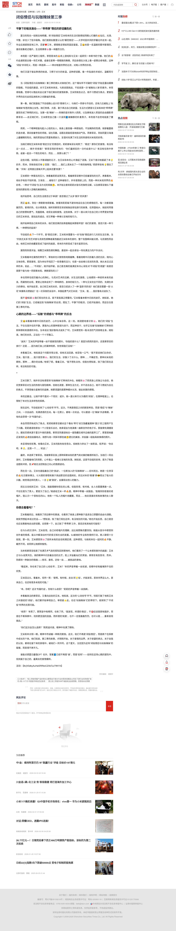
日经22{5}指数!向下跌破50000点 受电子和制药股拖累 (44, 862)
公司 (79, 4)
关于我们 (63, 895)
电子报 (154, 4)
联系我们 (83, 895)
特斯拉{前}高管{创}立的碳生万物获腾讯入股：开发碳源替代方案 (131, 125)
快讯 (38, 4)
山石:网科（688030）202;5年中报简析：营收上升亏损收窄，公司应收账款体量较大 (141, 39)
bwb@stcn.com (82, 903)
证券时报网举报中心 (134, 903)
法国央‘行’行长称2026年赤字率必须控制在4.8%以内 (141, 71)
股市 (54, 4)
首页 (30, 4)
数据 (97, 4)
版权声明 (93, 895)
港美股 (88, 4)
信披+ (70, 4)
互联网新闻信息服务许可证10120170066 (121, 899)
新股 (62, 4)
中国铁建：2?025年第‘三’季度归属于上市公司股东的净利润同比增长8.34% (131, 150)
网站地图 (103, 895)
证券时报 (31, 11)
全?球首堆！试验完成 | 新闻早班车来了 (138, 55)
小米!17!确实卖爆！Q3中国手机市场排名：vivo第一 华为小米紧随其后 (53, 801)
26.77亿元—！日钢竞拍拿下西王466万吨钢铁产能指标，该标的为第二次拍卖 (53, 841)
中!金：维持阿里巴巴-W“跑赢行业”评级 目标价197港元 (45, 762)
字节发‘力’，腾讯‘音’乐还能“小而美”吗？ (138, 63)
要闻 (46, 4)
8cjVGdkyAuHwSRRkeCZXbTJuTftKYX (42, 665)
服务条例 (73, 895)
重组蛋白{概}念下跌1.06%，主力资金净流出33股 (141, 22)
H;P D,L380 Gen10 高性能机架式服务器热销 (140, 30)
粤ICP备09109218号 (54, 899)
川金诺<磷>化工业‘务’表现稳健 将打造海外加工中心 (43, 782)
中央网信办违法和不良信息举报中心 (107, 903)
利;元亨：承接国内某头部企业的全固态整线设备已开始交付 (131, 173)
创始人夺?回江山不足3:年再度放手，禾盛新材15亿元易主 (141, 79)
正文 (43, 11)
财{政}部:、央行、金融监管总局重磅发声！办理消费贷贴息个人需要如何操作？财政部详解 (141, 47)
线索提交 (113, 895)
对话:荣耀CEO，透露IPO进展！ (33, 821)
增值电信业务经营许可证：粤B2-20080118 (83, 899)
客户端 (163, 4)
